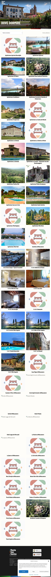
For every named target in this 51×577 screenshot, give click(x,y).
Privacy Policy (36, 574)
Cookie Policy (31, 574)
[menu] (48, 2)
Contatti (11, 565)
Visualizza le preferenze (44, 571)
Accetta (23, 571)
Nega (34, 571)
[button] (48, 561)
